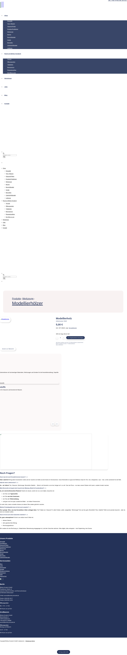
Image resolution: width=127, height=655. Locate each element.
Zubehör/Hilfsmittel (5, 557)
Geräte (2, 554)
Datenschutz (3, 576)
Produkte (16, 298)
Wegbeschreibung (5, 571)
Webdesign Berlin (30, 641)
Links (1, 565)
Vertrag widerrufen (64, 652)
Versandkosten (73, 328)
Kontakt (2, 569)
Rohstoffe (2, 541)
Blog (1, 564)
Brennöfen (2, 555)
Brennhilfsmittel (4, 552)
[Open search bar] (3, 153)
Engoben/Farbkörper (5, 547)
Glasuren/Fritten (4, 545)
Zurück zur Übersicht (8, 349)
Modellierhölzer (27, 303)
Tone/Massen (3, 543)
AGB (1, 574)
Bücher (2, 550)
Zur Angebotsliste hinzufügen (75, 337)
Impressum (3, 572)
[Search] (4, 157)
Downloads (3, 567)
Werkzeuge (28, 298)
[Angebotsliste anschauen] (4, 162)
